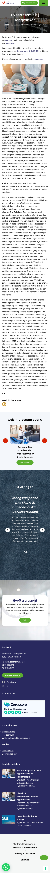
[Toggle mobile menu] (43, 3)
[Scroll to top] (44, 857)
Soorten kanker (9, 754)
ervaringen (38, 59)
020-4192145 (8, 665)
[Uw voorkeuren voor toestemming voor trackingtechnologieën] (45, 868)
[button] (5, 440)
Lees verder (24, 462)
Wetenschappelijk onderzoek (16, 738)
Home (6, 24)
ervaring (8, 40)
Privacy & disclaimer (25, 853)
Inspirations (16, 24)
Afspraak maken (28, 3)
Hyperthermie (8, 731)
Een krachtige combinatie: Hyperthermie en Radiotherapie (29, 773)
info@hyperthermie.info (13, 662)
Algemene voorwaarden (25, 847)
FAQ (24, 620)
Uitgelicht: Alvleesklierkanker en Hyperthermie (27, 796)
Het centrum (8, 735)
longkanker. (11, 43)
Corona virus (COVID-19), (28, 51)
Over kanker (7, 750)
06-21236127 (8, 668)
